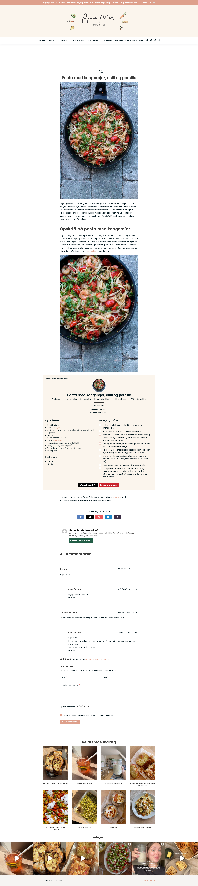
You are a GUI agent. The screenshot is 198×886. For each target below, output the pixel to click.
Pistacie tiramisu (84, 827)
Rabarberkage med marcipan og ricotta (142, 784)
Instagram (116, 497)
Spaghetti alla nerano (142, 827)
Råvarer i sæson (93, 40)
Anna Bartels (74, 589)
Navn (64, 677)
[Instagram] (151, 40)
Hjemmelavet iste (84, 783)
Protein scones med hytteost (55, 783)
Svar (135, 569)
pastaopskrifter (92, 251)
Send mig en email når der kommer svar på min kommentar (88, 715)
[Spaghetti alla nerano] (142, 807)
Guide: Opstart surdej (113, 783)
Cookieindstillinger (149, 880)
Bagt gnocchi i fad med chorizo (55, 828)
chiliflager (56, 427)
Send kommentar (70, 722)
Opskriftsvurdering (67, 706)
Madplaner (119, 40)
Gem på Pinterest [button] (110, 485)
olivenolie (57, 440)
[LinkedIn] (108, 517)
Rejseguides (108, 40)
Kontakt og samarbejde (134, 40)
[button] (95, 402)
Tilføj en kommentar (71, 685)
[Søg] (159, 40)
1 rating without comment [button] (96, 659)
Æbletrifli (113, 827)
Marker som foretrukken (81, 540)
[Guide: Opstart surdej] (113, 763)
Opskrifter (64, 40)
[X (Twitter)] (90, 517)
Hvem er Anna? (53, 40)
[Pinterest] (155, 40)
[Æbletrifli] (113, 807)
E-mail (105, 677)
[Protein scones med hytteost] (55, 763)
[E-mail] (117, 517)
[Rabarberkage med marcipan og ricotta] (142, 763)
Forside (42, 40)
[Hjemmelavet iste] (84, 763)
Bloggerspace (56, 880)
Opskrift (99, 70)
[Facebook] (147, 40)
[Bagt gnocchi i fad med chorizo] (55, 807)
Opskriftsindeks (78, 40)
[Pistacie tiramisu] (84, 807)
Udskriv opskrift (89, 485)
